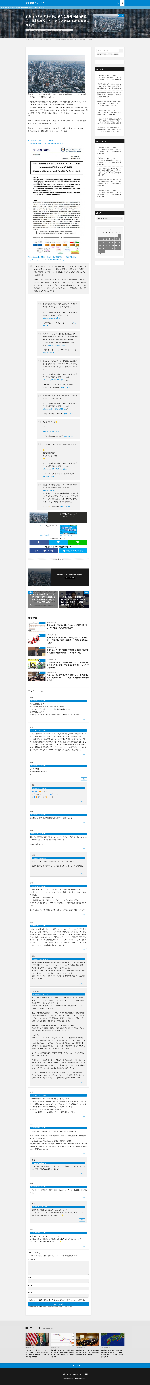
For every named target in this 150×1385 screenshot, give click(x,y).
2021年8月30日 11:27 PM (38, 1095)
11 (106, 242)
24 (103, 248)
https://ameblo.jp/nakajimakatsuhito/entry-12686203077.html (53, 1025)
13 (113, 242)
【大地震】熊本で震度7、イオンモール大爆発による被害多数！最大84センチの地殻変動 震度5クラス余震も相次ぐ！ (109, 112)
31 (103, 251)
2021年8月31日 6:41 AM (38, 1233)
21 (116, 245)
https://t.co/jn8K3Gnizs (51, 431)
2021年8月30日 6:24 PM (38, 700)
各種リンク (77, 1374)
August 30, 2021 (48, 353)
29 (119, 248)
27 (113, 248)
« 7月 (99, 253)
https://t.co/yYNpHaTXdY (52, 318)
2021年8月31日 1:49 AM (38, 1128)
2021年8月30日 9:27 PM (38, 926)
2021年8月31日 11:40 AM (40, 1163)
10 (103, 242)
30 (100, 251)
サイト (30, 1292)
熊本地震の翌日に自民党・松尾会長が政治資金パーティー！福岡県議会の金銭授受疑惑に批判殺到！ (109, 95)
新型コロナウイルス (54, 30)
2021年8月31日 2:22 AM (38, 1186)
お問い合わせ (67, 1374)
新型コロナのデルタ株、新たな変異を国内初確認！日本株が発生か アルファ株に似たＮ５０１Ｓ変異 (66, 39)
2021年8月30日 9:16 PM (38, 886)
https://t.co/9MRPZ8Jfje (51, 409)
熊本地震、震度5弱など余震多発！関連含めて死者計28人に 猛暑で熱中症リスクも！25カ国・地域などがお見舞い (109, 103)
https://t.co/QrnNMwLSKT (57, 345)
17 (103, 245)
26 (109, 248)
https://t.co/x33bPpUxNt (51, 469)
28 (116, 248)
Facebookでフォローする (45, 551)
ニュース (40, 30)
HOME (28, 40)
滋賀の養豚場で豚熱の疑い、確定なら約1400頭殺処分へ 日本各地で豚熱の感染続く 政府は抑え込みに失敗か (67, 640)
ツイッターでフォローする (74, 551)
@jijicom (63, 380)
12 (109, 242)
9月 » (103, 253)
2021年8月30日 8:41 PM (40, 788)
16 (100, 245)
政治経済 (45, 30)
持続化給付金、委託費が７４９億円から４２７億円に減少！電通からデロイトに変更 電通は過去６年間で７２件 (67, 677)
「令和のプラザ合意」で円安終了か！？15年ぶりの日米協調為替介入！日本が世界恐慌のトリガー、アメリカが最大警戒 (109, 77)
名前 (29, 1277)
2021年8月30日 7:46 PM (38, 814)
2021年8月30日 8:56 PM (40, 858)
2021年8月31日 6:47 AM (40, 1206)
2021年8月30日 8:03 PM (38, 834)
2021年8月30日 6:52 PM (38, 765)
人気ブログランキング (66, 535)
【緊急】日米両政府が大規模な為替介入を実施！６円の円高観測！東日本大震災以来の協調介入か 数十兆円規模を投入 (109, 86)
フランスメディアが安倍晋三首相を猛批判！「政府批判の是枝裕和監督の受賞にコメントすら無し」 (67, 651)
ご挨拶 (85, 1374)
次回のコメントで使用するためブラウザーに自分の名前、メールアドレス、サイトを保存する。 (58, 1300)
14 (116, 242)
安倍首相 (116, 54)
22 (119, 245)
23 (100, 248)
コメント (31, 1259)
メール (30, 1285)
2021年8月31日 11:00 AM (40, 994)
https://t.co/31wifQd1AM (51, 380)
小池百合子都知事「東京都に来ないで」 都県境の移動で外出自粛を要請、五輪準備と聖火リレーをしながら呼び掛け (67, 665)
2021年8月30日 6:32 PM (38, 730)
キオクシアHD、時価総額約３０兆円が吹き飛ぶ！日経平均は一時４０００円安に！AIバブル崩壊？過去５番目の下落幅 (109, 121)
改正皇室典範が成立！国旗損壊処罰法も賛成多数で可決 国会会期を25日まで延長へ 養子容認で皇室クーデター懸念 (109, 129)
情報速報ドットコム (35, 3)
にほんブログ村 (44, 535)
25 (106, 248)
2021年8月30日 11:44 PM (40, 959)
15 (119, 242)
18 (106, 245)
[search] (121, 50)
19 (109, 245)
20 (113, 245)
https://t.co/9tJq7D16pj (51, 490)
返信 (84, 719)
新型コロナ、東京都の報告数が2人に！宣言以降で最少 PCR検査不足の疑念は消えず (67, 626)
